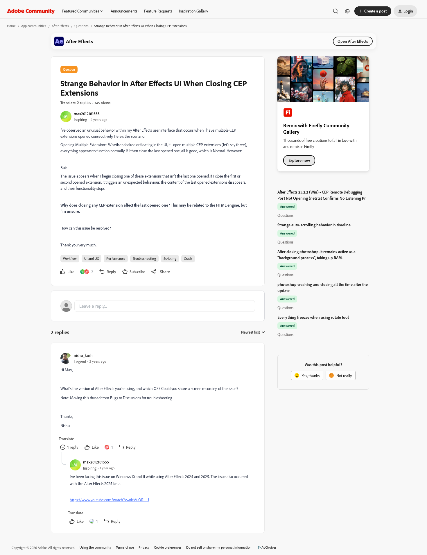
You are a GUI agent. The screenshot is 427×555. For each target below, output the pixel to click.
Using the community (95, 547)
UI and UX (91, 258)
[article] (157, 402)
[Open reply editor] (157, 306)
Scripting (170, 258)
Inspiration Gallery (193, 10)
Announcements (124, 10)
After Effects (60, 26)
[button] (372, 11)
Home (11, 26)
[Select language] (347, 11)
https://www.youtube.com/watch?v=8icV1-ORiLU (109, 499)
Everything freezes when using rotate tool (313, 317)
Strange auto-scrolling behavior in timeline (314, 224)
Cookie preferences (168, 547)
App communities (33, 26)
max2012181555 (87, 113)
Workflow (70, 258)
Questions (81, 26)
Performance (115, 258)
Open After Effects (353, 41)
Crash (188, 258)
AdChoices (269, 547)
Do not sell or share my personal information (219, 547)
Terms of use (125, 547)
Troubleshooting (144, 258)
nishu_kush (83, 355)
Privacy (144, 547)
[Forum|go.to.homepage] (31, 11)
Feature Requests (158, 10)
